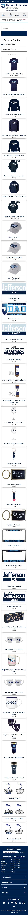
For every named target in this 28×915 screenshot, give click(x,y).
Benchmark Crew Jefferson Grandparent (14, 135)
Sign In (10, 15)
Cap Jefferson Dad (14, 237)
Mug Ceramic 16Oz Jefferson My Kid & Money (14, 713)
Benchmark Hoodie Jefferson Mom (14, 217)
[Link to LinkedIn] (20, 903)
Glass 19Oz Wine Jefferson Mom (14, 443)
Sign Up (22, 852)
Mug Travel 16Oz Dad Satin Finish (14, 757)
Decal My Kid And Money (14, 359)
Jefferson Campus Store (7, 1)
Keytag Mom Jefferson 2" (14, 504)
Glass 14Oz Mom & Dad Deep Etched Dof (14, 380)
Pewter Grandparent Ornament (14, 818)
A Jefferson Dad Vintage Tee (14, 74)
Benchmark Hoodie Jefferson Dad (14, 176)
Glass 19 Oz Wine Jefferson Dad (14, 423)
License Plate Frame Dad (14, 545)
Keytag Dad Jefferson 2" (14, 463)
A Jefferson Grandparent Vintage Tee (14, 94)
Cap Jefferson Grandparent (14, 257)
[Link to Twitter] (4, 903)
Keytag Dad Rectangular (14, 484)
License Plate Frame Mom (14, 566)
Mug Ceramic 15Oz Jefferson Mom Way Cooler (14, 670)
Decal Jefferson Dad (14, 298)
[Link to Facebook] (8, 903)
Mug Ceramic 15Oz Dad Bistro (14, 649)
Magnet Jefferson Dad (14, 586)
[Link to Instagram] (12, 903)
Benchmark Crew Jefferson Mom (14, 155)
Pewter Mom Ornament (14, 839)
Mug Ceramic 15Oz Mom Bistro (14, 692)
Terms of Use (14, 912)
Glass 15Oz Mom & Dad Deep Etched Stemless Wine (14, 401)
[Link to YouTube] (23, 903)
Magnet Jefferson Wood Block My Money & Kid (14, 628)
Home (2, 44)
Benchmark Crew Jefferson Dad (14, 115)
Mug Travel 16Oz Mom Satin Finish (14, 778)
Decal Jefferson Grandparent (14, 339)
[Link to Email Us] (14, 907)
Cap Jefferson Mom (14, 278)
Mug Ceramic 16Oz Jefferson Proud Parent (14, 736)
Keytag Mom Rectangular (14, 525)
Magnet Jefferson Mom (14, 606)
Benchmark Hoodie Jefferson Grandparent (14, 196)
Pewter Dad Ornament (14, 798)
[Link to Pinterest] (16, 903)
